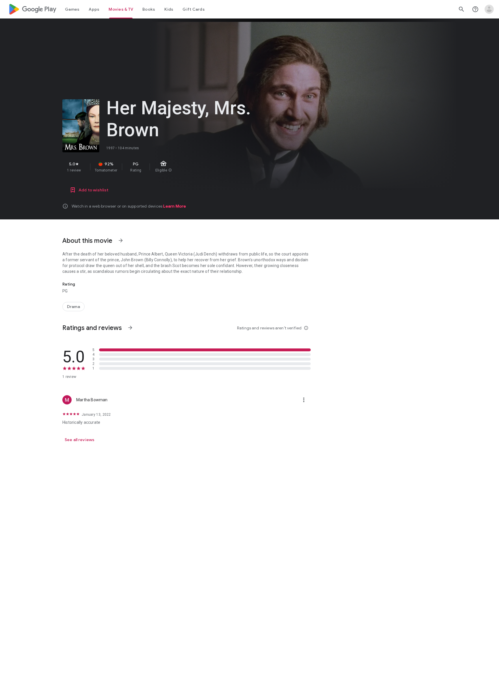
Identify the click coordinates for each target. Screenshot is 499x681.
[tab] (72, 9)
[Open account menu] (489, 9)
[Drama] (73, 306)
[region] (165, 167)
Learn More (174, 206)
